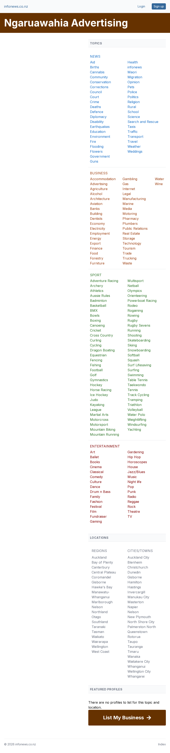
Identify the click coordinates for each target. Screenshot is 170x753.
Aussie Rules (100, 296)
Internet (129, 189)
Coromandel (101, 577)
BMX (94, 310)
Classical (96, 472)
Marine (128, 204)
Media (127, 209)
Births (94, 67)
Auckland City (138, 557)
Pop (131, 487)
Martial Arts (99, 415)
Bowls (95, 315)
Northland (100, 612)
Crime (94, 102)
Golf (93, 375)
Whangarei (136, 676)
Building (96, 214)
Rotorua (134, 637)
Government (100, 156)
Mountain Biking (102, 429)
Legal (127, 194)
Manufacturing (134, 199)
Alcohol (96, 194)
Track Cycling (138, 395)
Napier (133, 607)
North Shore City (141, 622)
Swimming (135, 375)
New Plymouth (139, 617)
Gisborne (99, 582)
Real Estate (131, 233)
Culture (96, 482)
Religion (134, 102)
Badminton (98, 301)
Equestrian (98, 355)
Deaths (95, 107)
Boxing (95, 320)
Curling (95, 340)
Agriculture (99, 189)
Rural (132, 107)
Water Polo (136, 415)
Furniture (97, 263)
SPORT (96, 275)
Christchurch (138, 567)
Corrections (99, 87)
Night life (134, 482)
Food (94, 253)
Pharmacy (131, 219)
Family (95, 497)
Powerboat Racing (142, 301)
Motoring (130, 214)
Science (134, 117)
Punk (132, 492)
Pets (131, 87)
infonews (135, 67)
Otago (96, 617)
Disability (97, 122)
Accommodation (103, 179)
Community (99, 77)
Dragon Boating (102, 350)
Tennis (133, 390)
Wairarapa (100, 642)
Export (95, 243)
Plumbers (130, 223)
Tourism (129, 248)
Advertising (98, 184)
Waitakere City (139, 661)
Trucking (129, 258)
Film (93, 511)
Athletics (96, 291)
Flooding (96, 146)
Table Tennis (138, 380)
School (133, 112)
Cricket (95, 330)
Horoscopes (137, 462)
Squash (133, 360)
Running (134, 330)
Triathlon (135, 405)
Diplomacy (98, 117)
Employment (100, 233)
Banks (95, 209)
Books (95, 462)
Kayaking (97, 405)
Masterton (136, 602)
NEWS (95, 56)
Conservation (100, 82)
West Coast (100, 652)
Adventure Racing (104, 281)
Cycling (95, 345)
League (95, 410)
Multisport (135, 281)
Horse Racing (100, 390)
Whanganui (136, 666)
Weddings (135, 151)
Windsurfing (137, 424)
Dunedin (134, 572)
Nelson (97, 607)
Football (96, 370)
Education (98, 132)
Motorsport (99, 424)
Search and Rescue (143, 122)
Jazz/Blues (136, 472)
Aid (92, 62)
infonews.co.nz (16, 6)
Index (162, 744)
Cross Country (101, 335)
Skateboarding (139, 340)
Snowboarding (139, 350)
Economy (97, 223)
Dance (95, 487)
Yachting (134, 429)
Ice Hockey (99, 395)
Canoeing (97, 325)
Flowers (96, 151)
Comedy (96, 477)
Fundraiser (98, 516)
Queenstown (137, 632)
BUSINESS (99, 173)
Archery (96, 286)
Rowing (133, 315)
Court (94, 97)
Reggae (133, 502)
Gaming (96, 521)
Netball (133, 286)
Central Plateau (104, 572)
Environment (100, 136)
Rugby (133, 320)
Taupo (133, 642)
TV (130, 516)
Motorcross (99, 420)
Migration (135, 77)
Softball (134, 355)
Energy (95, 238)
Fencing (96, 360)
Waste (127, 263)
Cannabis (97, 72)
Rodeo (133, 305)
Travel (132, 141)
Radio (132, 497)
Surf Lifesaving (139, 365)
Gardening (136, 452)
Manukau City (138, 597)
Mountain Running (104, 434)
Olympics (135, 291)
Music (132, 477)
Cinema (96, 467)
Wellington (100, 647)
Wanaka (134, 656)
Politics (133, 97)
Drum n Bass (100, 492)
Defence (96, 112)
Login (141, 6)
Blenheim (135, 562)
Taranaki (98, 627)
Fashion (96, 502)
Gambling (130, 179)
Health (133, 62)
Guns (94, 161)
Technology (132, 243)
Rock (132, 506)
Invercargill (136, 592)
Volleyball (135, 410)
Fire (93, 141)
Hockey (96, 385)
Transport (135, 136)
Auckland (99, 557)
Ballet (94, 457)
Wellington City (139, 671)
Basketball (98, 305)
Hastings (134, 587)
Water (159, 179)
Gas (126, 184)
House (133, 467)
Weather (134, 146)
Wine (159, 184)
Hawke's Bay (102, 587)
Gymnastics (99, 380)
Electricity (97, 228)
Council (96, 92)
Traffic (133, 132)
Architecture (100, 199)
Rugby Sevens (139, 325)
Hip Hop (134, 457)
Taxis (132, 127)
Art (92, 452)
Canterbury (101, 567)
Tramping (135, 400)
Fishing (95, 365)
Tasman (98, 632)
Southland (100, 622)
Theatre (134, 511)
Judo (94, 400)
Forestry (96, 258)
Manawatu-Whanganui (100, 594)
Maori (132, 72)
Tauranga (135, 647)
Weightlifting (137, 420)
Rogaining (135, 310)
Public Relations (135, 228)
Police (132, 92)
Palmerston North (142, 627)
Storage (129, 238)
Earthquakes (100, 127)
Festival (96, 506)
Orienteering (137, 296)
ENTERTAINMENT (105, 446)
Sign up (159, 6)
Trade (127, 253)
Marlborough (102, 602)
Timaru (133, 652)
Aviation (96, 204)
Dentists (96, 219)
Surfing (133, 370)
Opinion (134, 82)
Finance (96, 248)
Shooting (135, 335)
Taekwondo (137, 385)
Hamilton (135, 582)
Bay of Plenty (102, 562)
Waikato (98, 637)
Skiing (132, 345)
